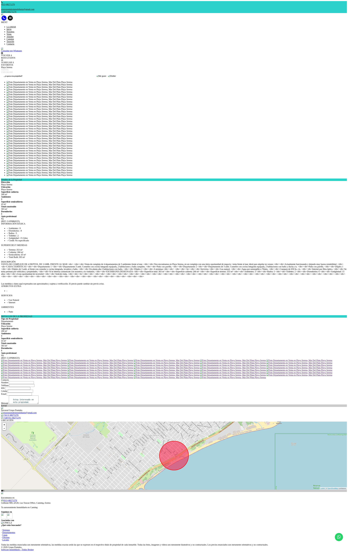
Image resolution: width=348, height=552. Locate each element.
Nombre (4, 382)
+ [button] (4, 424)
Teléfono (5, 385)
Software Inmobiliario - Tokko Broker (17, 549)
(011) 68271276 (10, 500)
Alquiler (10, 36)
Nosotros (10, 32)
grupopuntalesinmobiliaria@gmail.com (17, 9)
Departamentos (8, 532)
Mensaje (4, 403)
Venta (9, 34)
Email (3, 394)
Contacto (10, 44)
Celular (4, 391)
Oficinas (6, 537)
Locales (5, 540)
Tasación (10, 41)
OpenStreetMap (332, 488)
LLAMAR (11, 27)
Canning (10, 39)
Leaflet (322, 488)
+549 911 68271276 (12, 418)
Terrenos (6, 530)
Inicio (9, 29)
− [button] (4, 428)
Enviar (4, 405)
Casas (4, 535)
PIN (3, 388)
